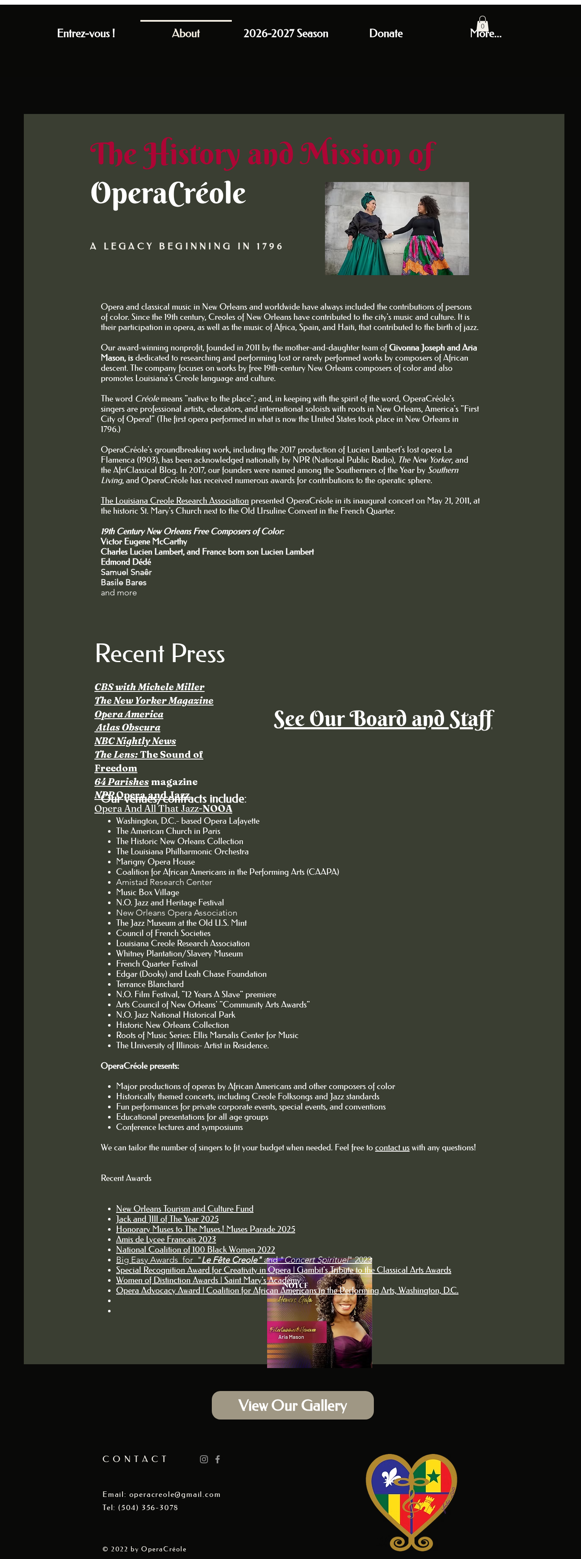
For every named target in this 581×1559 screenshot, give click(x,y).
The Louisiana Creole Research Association (175, 500)
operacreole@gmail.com (175, 1494)
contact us (392, 1147)
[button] (482, 23)
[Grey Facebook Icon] (217, 1459)
